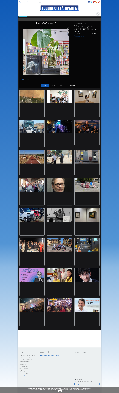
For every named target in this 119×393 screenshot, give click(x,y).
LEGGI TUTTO (80, 36)
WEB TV (48, 14)
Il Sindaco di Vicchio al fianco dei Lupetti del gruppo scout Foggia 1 (59, 255)
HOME (24, 14)
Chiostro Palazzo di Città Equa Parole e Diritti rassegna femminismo (32, 286)
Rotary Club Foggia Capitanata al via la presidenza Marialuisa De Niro (32, 256)
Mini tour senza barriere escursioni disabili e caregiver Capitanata (59, 107)
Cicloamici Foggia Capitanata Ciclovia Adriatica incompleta (32, 166)
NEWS (29, 14)
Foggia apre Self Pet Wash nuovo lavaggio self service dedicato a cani (87, 256)
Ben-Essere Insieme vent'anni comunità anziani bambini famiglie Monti (32, 195)
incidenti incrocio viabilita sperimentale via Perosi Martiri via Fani (87, 195)
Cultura (87, 23)
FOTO (59, 20)
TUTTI (45, 85)
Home (54, 20)
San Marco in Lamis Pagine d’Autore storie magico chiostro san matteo (32, 316)
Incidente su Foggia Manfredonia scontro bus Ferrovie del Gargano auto (32, 137)
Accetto (60, 391)
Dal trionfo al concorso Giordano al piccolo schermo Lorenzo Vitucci (87, 286)
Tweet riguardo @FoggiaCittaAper (49, 355)
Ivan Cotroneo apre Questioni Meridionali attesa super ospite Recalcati (59, 195)
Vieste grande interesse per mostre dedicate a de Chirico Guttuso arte (87, 225)
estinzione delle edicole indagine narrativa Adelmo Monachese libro (59, 225)
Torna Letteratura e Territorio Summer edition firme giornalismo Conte (87, 316)
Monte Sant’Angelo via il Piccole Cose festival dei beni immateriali (87, 136)
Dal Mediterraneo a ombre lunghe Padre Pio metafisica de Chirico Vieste (87, 107)
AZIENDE (60, 14)
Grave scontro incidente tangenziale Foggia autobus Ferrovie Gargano (32, 225)
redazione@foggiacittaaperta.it (29, 1)
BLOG (54, 14)
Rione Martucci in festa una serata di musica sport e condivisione (59, 316)
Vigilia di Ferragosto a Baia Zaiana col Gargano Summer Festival (59, 137)
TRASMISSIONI (38, 14)
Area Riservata (25, 376)
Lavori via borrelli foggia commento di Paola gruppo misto (59, 166)
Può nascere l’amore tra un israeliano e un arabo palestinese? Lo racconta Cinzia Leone (85, 28)
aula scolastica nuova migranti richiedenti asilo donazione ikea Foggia (59, 286)
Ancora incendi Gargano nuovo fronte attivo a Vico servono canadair (32, 107)
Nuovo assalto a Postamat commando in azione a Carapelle (87, 166)
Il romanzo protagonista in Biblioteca (85, 33)
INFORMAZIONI (69, 14)
